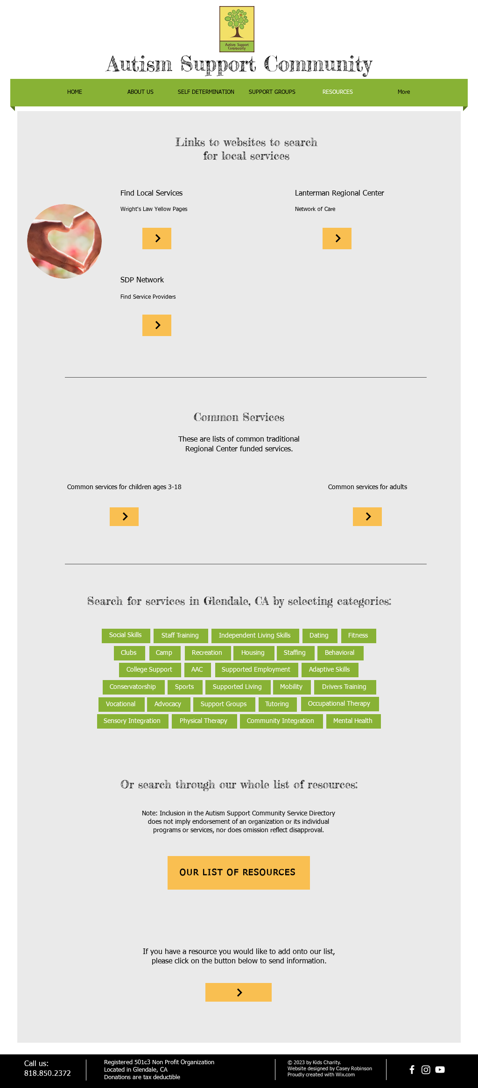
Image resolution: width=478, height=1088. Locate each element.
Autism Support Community (239, 64)
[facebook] (412, 1069)
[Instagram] (426, 1069)
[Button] (238, 992)
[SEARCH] (156, 238)
